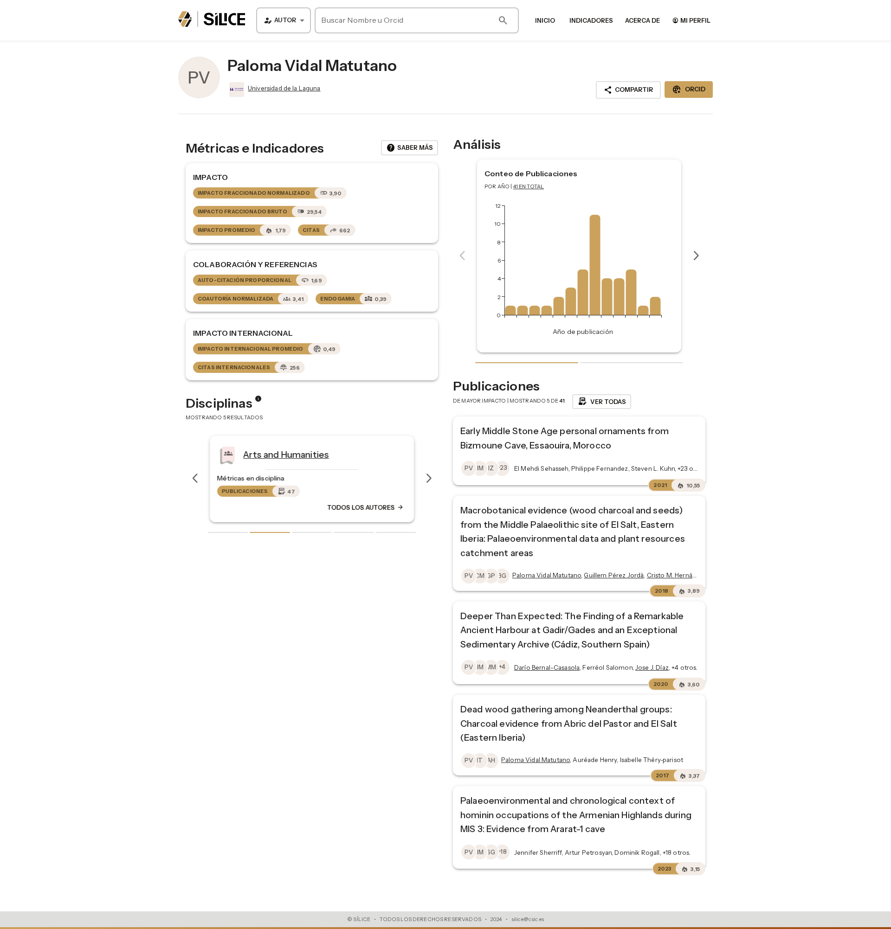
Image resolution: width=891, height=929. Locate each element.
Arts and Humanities (286, 454)
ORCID (688, 89)
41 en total (528, 186)
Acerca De (642, 20)
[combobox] (283, 20)
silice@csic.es (527, 919)
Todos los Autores (365, 507)
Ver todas (601, 401)
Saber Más (409, 148)
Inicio (545, 20)
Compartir (628, 90)
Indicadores (591, 20)
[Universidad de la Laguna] (235, 89)
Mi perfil (691, 20)
